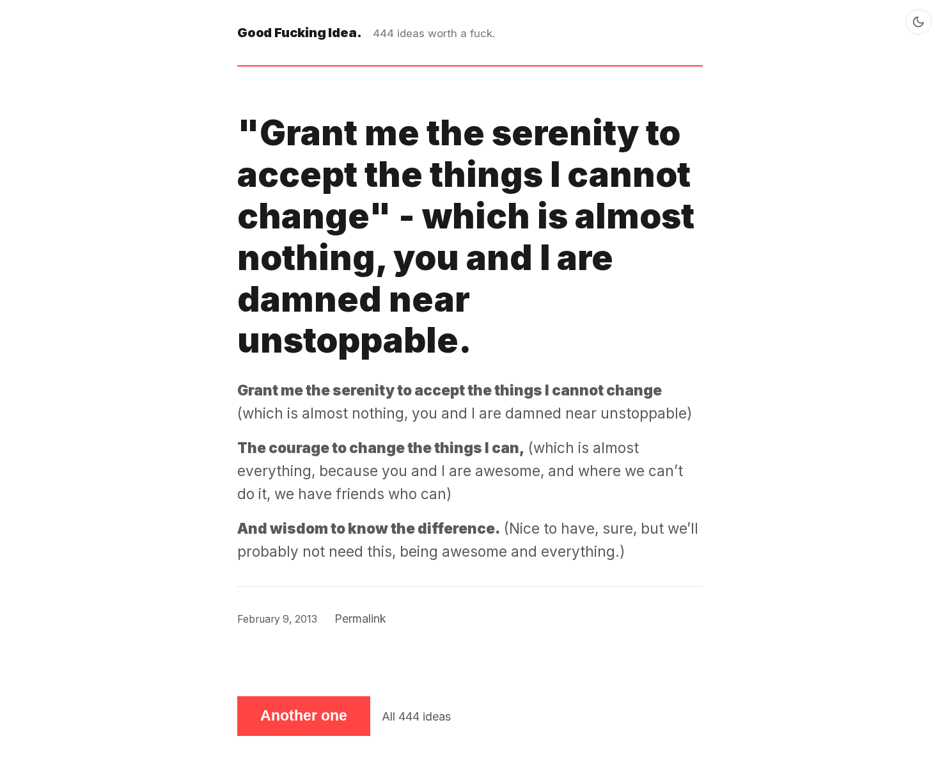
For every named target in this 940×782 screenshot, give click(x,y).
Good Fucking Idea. (299, 32)
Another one (303, 716)
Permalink (360, 618)
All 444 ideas (416, 716)
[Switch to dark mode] (918, 22)
